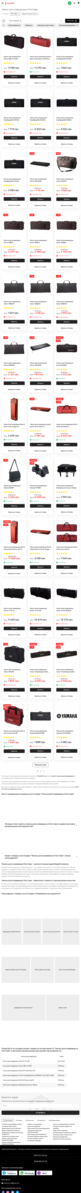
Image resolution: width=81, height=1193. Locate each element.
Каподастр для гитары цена (62, 1135)
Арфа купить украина (60, 1130)
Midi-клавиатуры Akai (42, 970)
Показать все (40, 765)
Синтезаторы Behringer (67, 970)
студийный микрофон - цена (43, 888)
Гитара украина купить (35, 1138)
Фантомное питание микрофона (39, 1128)
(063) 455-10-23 (16, 789)
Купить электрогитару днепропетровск (9, 1139)
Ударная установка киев (10, 1136)
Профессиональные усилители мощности (12, 1133)
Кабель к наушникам (35, 1124)
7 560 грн (60, 1071)
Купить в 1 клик (14, 83)
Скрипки (56, 1128)
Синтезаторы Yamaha (32, 932)
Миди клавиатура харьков (11, 1130)
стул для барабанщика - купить (38, 884)
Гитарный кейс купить (9, 1126)
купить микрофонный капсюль (12, 872)
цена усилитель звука (64, 872)
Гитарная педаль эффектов (62, 1126)
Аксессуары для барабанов (37, 1134)
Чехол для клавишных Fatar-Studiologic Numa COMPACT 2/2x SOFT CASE (28, 1075)
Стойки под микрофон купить (12, 1124)
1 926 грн (60, 1085)
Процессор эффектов (60, 1137)
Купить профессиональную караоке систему (11, 1143)
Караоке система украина (62, 1139)
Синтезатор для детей (51, 932)
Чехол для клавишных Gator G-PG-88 (16, 1061)
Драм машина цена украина (11, 1128)
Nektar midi (63, 1008)
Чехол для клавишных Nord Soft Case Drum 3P (19, 1071)
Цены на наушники (34, 1126)
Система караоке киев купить (38, 1136)
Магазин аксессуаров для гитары (13, 867)
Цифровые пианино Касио (23, 1008)
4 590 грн (60, 1075)
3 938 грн (60, 1066)
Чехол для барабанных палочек (64, 1124)
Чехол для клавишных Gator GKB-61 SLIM (17, 1066)
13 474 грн (61, 1061)
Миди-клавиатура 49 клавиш (16, 970)
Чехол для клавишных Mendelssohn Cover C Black (20, 1085)
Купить (14, 77)
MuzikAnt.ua (42, 776)
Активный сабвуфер (34, 1140)
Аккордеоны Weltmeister (11, 932)
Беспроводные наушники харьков (64, 1132)
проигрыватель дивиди (66, 886)
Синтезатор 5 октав (70, 932)
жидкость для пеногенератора (13, 876)
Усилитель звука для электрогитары (35, 1131)
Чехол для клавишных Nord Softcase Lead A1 (18, 1080)
